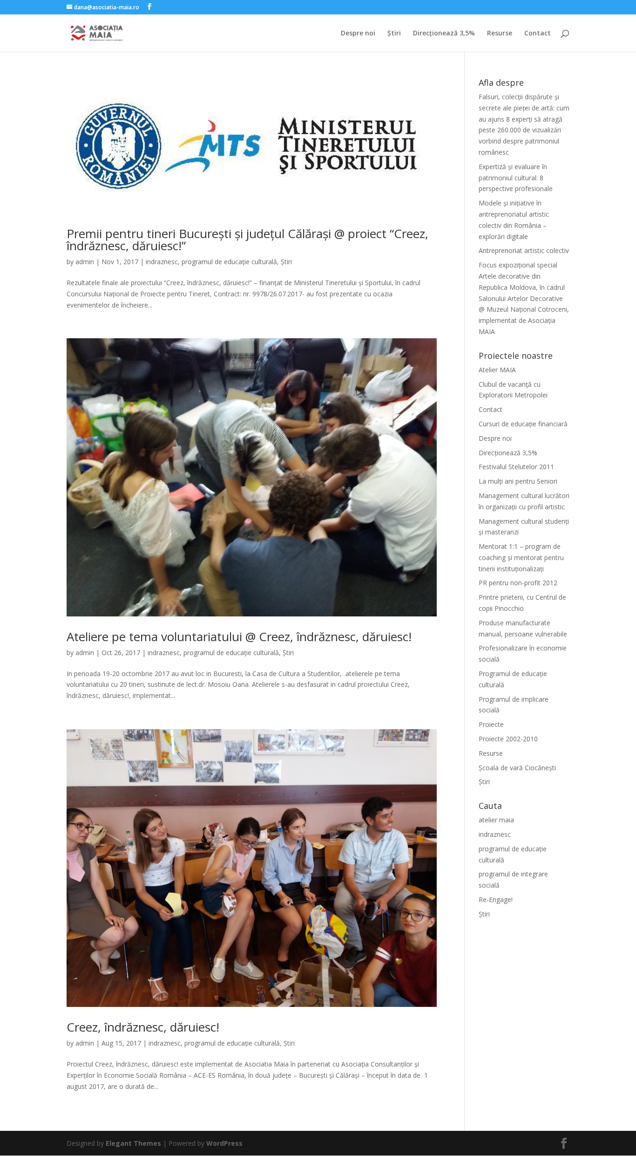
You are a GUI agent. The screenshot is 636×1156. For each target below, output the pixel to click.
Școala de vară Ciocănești (517, 767)
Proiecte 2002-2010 (508, 738)
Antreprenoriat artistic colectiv (524, 250)
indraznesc (162, 261)
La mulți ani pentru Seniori (518, 481)
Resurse (499, 33)
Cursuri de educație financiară (523, 423)
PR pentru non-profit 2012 (518, 582)
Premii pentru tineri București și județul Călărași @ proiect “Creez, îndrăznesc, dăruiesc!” (247, 239)
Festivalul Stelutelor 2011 (516, 466)
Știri (394, 33)
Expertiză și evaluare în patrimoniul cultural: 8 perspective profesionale (516, 177)
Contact (537, 33)
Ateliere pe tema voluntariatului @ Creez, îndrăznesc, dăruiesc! (239, 636)
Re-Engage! (496, 899)
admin (84, 261)
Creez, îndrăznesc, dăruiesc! (143, 1027)
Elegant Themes (133, 1143)
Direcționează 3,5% (444, 33)
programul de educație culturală (229, 261)
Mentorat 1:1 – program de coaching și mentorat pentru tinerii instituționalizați (521, 557)
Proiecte (491, 724)
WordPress (224, 1143)
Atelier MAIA (497, 369)
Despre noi (358, 33)
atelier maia (496, 819)
